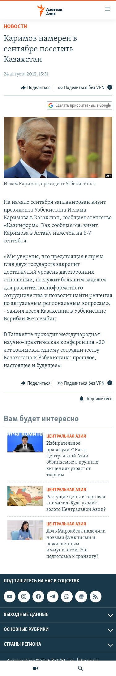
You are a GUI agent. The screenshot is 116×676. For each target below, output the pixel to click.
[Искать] (80, 668)
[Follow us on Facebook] (38, 596)
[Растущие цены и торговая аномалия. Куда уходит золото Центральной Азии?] (25, 496)
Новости (16, 27)
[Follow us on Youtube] (9, 596)
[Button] (35, 88)
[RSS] (95, 596)
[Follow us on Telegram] (52, 596)
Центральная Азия (66, 436)
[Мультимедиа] (35, 668)
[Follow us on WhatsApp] (67, 596)
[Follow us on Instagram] (24, 596)
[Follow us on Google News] (81, 596)
